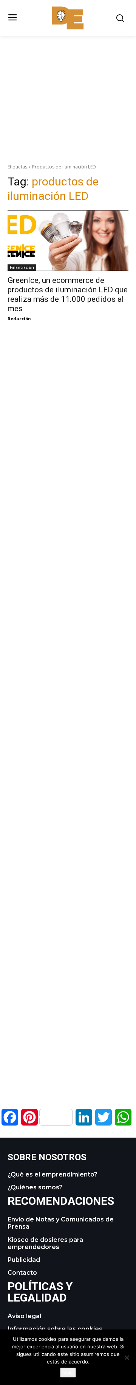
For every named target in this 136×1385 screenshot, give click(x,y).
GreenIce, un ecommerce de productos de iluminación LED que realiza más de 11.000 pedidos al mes (68, 294)
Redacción (19, 318)
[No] (126, 1357)
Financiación (22, 267)
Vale (68, 1373)
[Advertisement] (68, 89)
